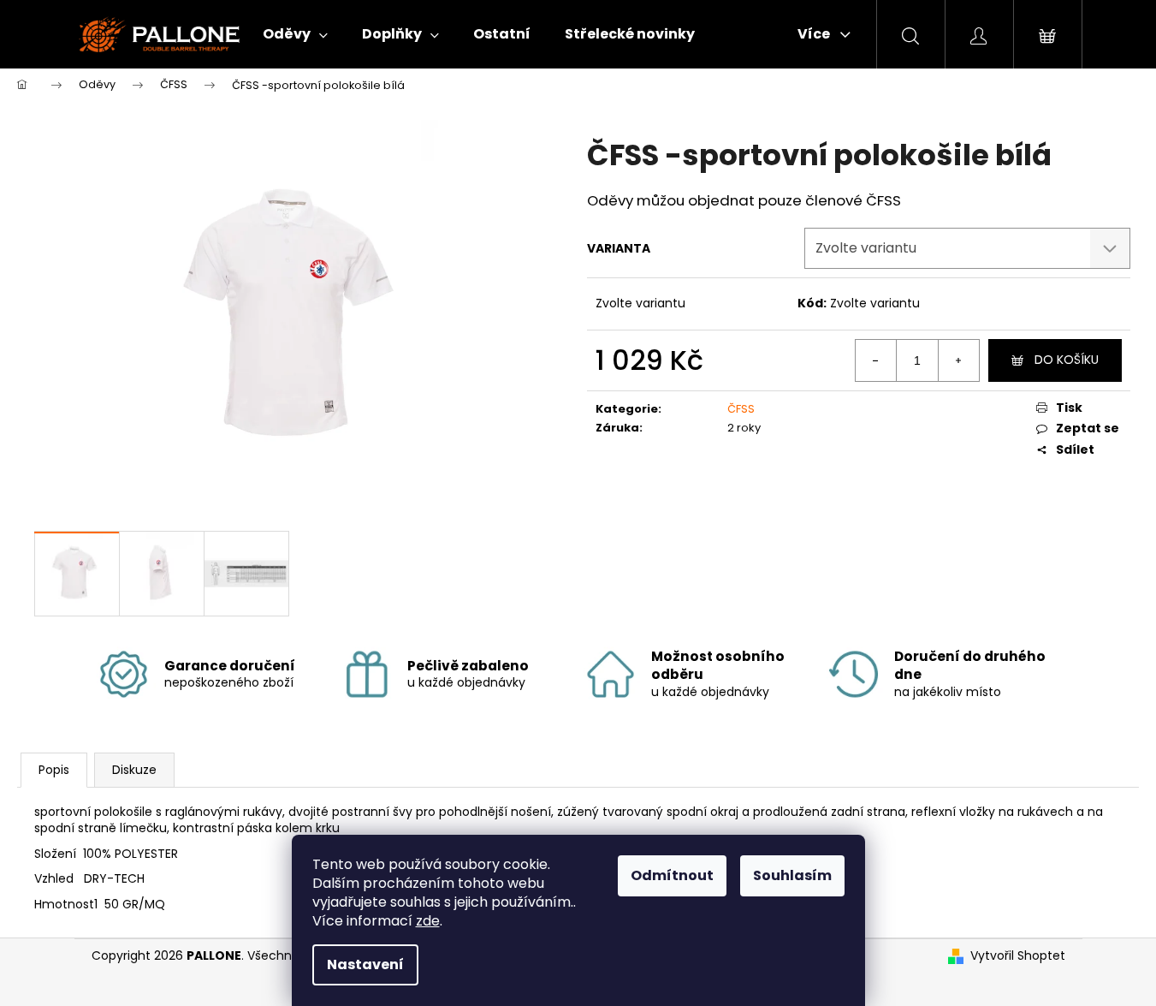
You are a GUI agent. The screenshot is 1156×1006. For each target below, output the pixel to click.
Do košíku (1066, 359)
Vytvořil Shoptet (1017, 956)
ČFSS (741, 409)
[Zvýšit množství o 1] (958, 360)
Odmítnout (672, 875)
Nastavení (365, 964)
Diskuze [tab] (134, 769)
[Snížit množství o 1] (876, 360)
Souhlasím (792, 875)
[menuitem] (295, 34)
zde (428, 921)
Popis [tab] (54, 769)
